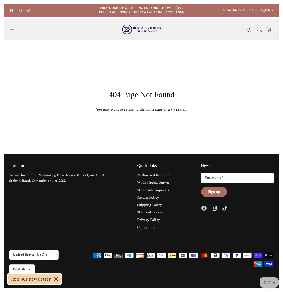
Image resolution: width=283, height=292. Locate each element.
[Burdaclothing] (141, 29)
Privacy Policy (148, 220)
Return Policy (148, 197)
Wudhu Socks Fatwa (153, 183)
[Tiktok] (29, 10)
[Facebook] (11, 10)
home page (154, 109)
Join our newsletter (31, 279)
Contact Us (146, 227)
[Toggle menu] (14, 29)
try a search (177, 109)
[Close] (56, 279)
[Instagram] (20, 10)
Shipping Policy (149, 205)
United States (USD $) (238, 10)
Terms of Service (150, 212)
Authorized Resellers (153, 175)
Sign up (214, 192)
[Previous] (79, 10)
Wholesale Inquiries (153, 190)
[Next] (204, 10)
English (265, 10)
